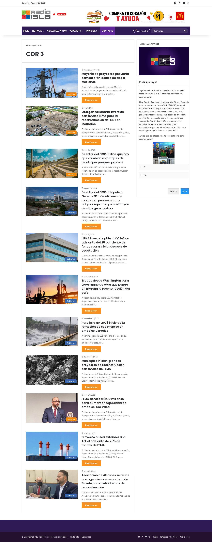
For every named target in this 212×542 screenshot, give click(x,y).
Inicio (26, 31)
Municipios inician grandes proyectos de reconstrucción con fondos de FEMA (103, 365)
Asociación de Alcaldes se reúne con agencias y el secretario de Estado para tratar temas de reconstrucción (105, 481)
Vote (185, 191)
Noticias (37, 31)
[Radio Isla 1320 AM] (36, 14)
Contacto (107, 31)
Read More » (91, 100)
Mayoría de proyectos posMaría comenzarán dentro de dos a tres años (105, 78)
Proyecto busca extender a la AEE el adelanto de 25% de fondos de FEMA (103, 441)
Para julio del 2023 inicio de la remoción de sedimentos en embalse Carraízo (103, 327)
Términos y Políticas (169, 537)
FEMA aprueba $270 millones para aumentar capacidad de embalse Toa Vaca (104, 403)
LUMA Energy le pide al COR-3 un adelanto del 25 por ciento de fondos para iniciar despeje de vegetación (105, 244)
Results (173, 191)
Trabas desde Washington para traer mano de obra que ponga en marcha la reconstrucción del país (106, 286)
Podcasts (75, 31)
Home (31, 45)
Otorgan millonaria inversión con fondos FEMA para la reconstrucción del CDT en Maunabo (103, 118)
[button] (164, 153)
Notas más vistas (57, 31)
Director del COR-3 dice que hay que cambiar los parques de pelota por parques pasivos (105, 158)
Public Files (185, 537)
